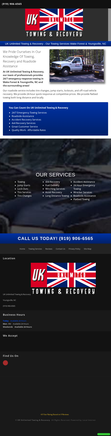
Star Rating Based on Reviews (55, 414)
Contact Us (60, 249)
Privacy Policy (74, 249)
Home (22, 249)
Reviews (48, 249)
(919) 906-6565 (12, 4)
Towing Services (35, 249)
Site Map (87, 249)
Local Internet (89, 420)
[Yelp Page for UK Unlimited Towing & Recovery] (5, 364)
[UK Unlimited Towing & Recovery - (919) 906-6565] (103, 434)
